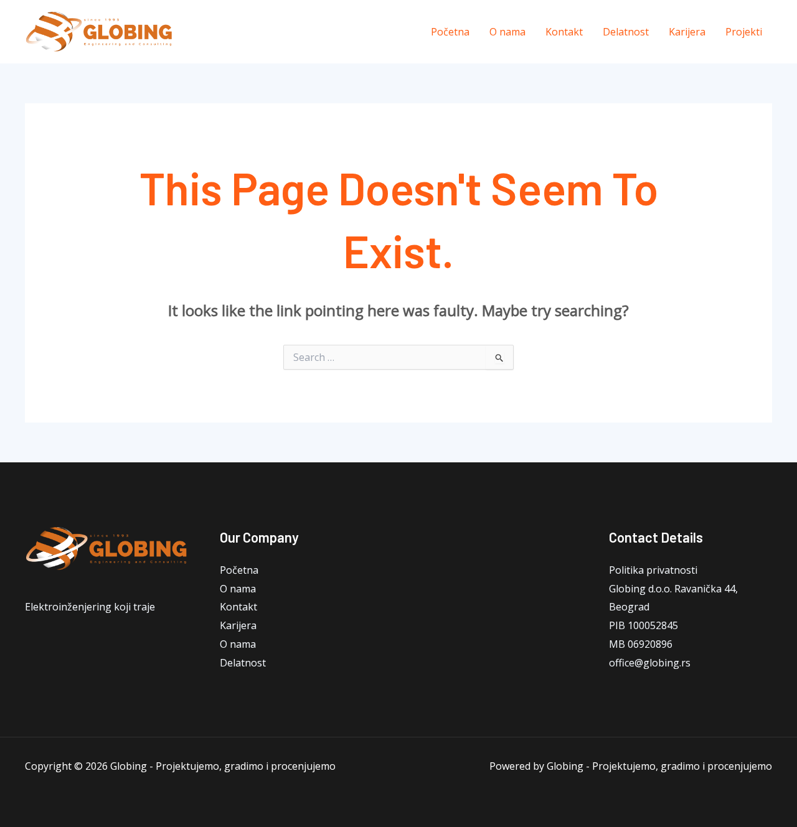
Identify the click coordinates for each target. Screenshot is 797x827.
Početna (450, 32)
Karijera (687, 32)
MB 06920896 (640, 644)
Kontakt (564, 32)
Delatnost (626, 32)
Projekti (743, 32)
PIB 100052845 (643, 625)
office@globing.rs (650, 663)
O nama (507, 32)
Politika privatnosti (653, 570)
